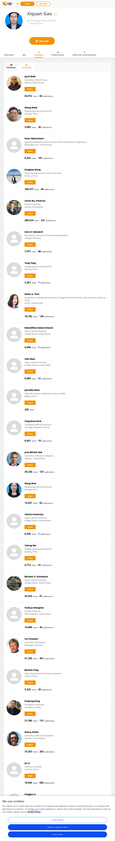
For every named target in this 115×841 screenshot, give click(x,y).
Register (43, 4)
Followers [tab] (11, 66)
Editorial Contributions (84, 53)
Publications (58, 53)
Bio (24, 54)
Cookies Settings (57, 820)
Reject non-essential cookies (57, 827)
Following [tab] (26, 66)
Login (27, 4)
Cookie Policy (34, 812)
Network (38, 53)
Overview (9, 54)
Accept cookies (57, 834)
